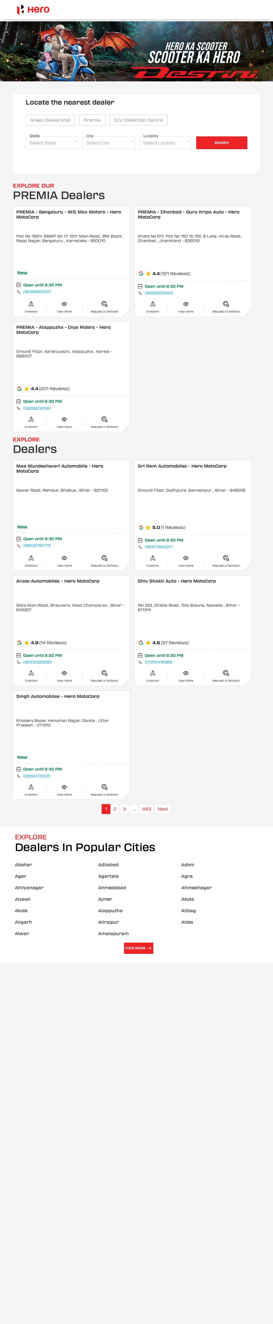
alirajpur (108, 922)
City (90, 136)
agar (20, 876)
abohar (23, 864)
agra (187, 876)
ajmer (105, 899)
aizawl (22, 899)
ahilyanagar (29, 887)
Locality (150, 136)
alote (187, 922)
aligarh (23, 922)
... (134, 809)
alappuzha (110, 910)
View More (135, 948)
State (35, 136)
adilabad (108, 864)
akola (187, 899)
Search (222, 143)
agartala (108, 876)
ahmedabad (112, 887)
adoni (187, 864)
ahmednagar (196, 887)
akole (21, 910)
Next (163, 809)
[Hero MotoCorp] (33, 9)
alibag (188, 910)
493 (146, 809)
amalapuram (113, 933)
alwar (22, 933)
